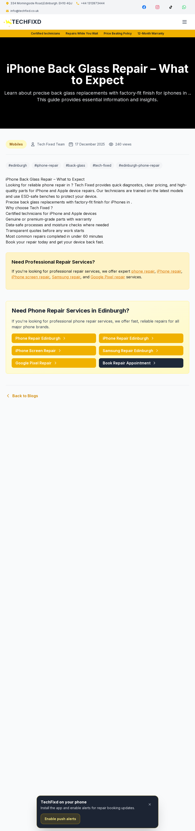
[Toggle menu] (184, 22)
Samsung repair (66, 277)
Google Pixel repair (108, 277)
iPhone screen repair (30, 277)
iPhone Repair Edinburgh (126, 338)
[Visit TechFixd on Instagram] (157, 7)
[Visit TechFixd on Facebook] (144, 7)
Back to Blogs (25, 395)
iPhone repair (169, 271)
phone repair (143, 271)
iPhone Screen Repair (35, 350)
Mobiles (16, 144)
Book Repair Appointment (127, 363)
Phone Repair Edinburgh (37, 338)
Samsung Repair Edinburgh (128, 350)
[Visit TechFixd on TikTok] (171, 7)
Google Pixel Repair (33, 363)
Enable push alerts (60, 819)
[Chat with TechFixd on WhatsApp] (184, 7)
